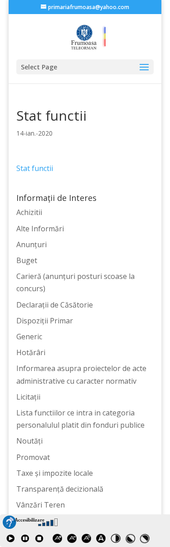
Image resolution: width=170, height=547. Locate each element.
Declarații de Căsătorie (54, 305)
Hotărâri (30, 352)
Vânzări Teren (40, 505)
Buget (26, 260)
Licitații (28, 397)
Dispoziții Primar (44, 321)
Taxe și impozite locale (54, 473)
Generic (29, 337)
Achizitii (29, 212)
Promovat (33, 457)
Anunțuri (31, 244)
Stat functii (34, 168)
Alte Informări (40, 229)
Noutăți (29, 441)
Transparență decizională (59, 489)
